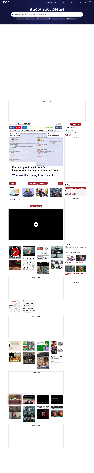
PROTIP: (11, 130)
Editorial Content (72, 19)
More (80, 2)
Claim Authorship (71, 188)
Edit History (82, 188)
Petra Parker (68, 262)
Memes (62, 19)
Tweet (24, 127)
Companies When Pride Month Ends (70, 274)
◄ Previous (12, 183)
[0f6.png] (36, 156)
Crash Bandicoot (79, 273)
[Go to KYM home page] (6, 2)
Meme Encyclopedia (53, 2)
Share (12, 127)
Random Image (42, 183)
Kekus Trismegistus (73, 193)
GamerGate (13, 124)
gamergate (67, 185)
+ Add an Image (76, 124)
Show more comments (36, 206)
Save (18, 127)
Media (64, 2)
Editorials (72, 2)
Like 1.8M (59, 127)
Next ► (60, 183)
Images (55, 19)
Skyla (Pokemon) (79, 262)
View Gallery (32, 183)
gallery (32, 130)
